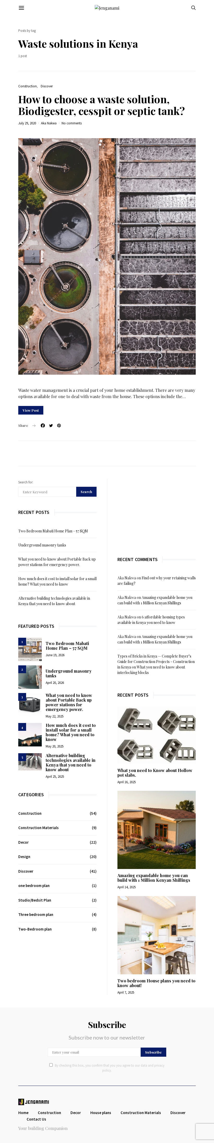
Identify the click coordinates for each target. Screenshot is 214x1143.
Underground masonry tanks (42, 545)
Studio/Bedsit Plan (34, 900)
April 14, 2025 (126, 887)
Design (24, 856)
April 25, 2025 (55, 776)
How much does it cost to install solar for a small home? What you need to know (71, 732)
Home (23, 1112)
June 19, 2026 (55, 655)
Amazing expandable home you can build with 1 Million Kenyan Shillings (153, 878)
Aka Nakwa (49, 123)
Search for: (25, 482)
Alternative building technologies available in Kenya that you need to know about (71, 762)
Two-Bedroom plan (35, 929)
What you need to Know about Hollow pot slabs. (154, 773)
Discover (47, 86)
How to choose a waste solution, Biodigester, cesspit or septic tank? (101, 105)
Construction (27, 86)
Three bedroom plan (35, 914)
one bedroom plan (34, 885)
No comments (72, 123)
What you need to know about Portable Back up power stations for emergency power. (69, 702)
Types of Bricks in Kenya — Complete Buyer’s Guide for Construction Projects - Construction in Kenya (156, 662)
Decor (23, 842)
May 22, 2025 (54, 716)
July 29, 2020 (27, 123)
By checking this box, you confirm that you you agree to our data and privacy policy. (109, 1068)
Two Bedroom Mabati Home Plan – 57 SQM (53, 530)
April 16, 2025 (126, 782)
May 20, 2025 (54, 746)
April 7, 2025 (125, 992)
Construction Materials (38, 827)
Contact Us (36, 1119)
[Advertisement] (156, 511)
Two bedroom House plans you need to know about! (156, 983)
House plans (100, 1112)
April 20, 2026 (55, 682)
